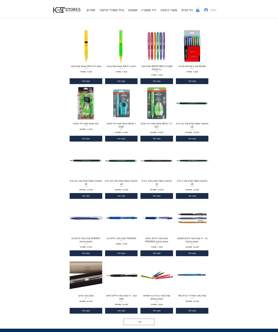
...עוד (139, 322)
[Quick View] (86, 46)
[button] (168, 10)
